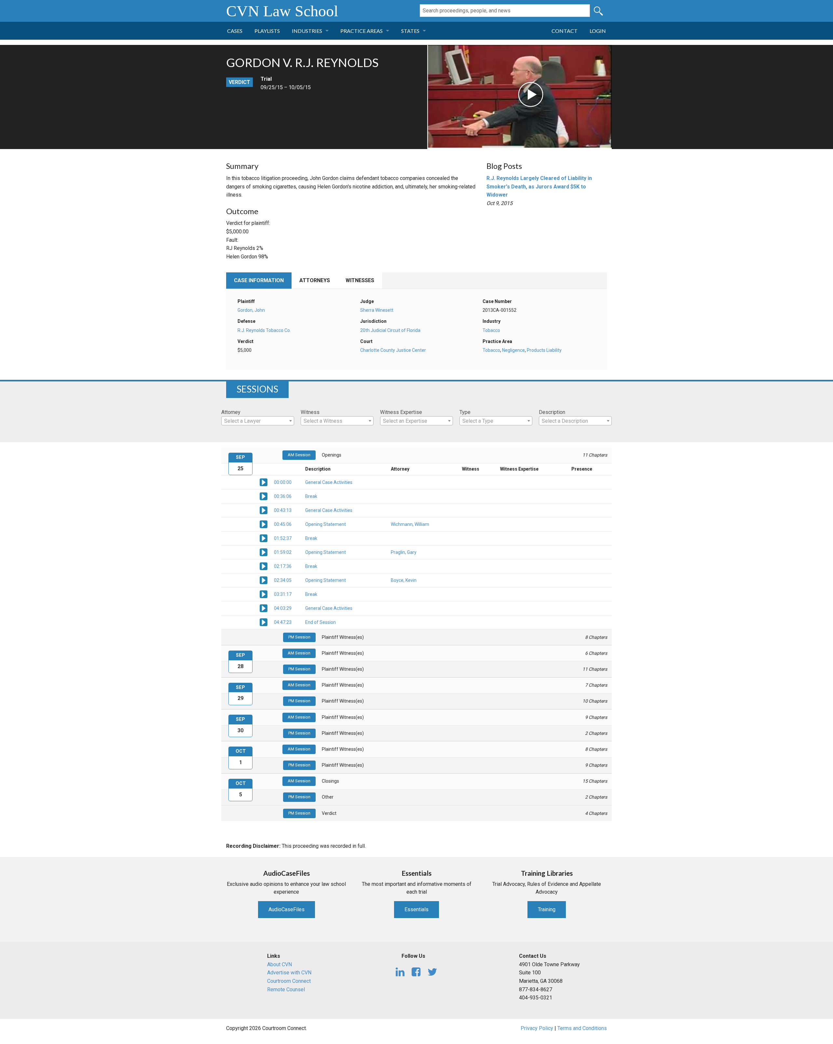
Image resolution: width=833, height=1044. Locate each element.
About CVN (279, 964)
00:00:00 (283, 482)
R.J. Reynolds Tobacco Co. (264, 330)
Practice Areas (361, 31)
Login (598, 31)
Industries (307, 31)
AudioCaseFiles (286, 909)
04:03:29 (283, 608)
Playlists (267, 31)
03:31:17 (283, 594)
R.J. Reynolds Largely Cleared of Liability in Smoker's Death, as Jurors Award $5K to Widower (539, 186)
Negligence (513, 350)
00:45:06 (283, 524)
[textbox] (258, 421)
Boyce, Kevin (403, 580)
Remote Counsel (286, 989)
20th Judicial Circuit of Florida (390, 330)
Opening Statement (325, 524)
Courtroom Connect (289, 981)
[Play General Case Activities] (263, 482)
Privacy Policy (537, 1028)
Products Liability (544, 350)
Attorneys (314, 280)
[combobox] (257, 420)
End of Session (320, 622)
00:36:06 (283, 496)
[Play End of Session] (263, 622)
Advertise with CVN (289, 972)
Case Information (259, 280)
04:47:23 (283, 622)
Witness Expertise (401, 412)
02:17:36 (283, 566)
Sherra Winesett (376, 310)
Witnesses (360, 280)
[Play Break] (263, 496)
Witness (310, 412)
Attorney (230, 412)
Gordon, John (251, 310)
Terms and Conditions (582, 1028)
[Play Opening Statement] (263, 524)
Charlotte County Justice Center (393, 350)
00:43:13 (283, 510)
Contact (565, 31)
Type (465, 412)
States (410, 31)
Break (311, 496)
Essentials (416, 909)
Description (552, 412)
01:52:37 (283, 538)
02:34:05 (283, 580)
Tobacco (491, 330)
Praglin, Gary (403, 552)
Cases (234, 31)
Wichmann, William (410, 524)
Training (546, 909)
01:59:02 (283, 552)
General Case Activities (328, 482)
